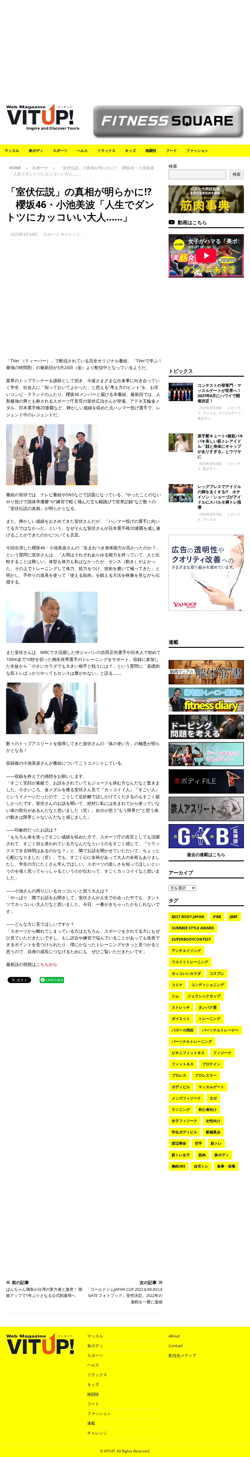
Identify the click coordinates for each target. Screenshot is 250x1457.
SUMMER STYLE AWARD (193, 928)
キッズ (130, 150)
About (174, 1336)
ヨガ (213, 1098)
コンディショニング (207, 984)
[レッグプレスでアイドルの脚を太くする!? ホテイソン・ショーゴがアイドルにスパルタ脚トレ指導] (181, 493)
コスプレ (216, 973)
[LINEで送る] (52, 979)
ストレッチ (181, 1007)
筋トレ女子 (181, 1154)
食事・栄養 (226, 1166)
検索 (173, 166)
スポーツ (60, 150)
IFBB (217, 916)
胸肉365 (178, 1166)
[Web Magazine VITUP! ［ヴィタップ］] (39, 121)
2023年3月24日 (24, 234)
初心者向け (207, 1109)
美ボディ (36, 150)
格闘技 (150, 150)
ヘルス (82, 150)
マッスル (12, 150)
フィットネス (183, 1064)
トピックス (181, 371)
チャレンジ (70, 234)
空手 (198, 1143)
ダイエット (181, 1018)
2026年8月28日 (210, 407)
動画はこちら (192, 222)
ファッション (197, 150)
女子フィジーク (184, 1120)
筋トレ (216, 1143)
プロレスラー (206, 1075)
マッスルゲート (229, 413)
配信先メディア (182, 1355)
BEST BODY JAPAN (188, 916)
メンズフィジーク (186, 1098)
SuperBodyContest (191, 939)
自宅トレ (201, 1166)
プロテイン (211, 1064)
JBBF (234, 916)
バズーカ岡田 (183, 1030)
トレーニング (209, 1018)
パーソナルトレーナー (220, 1030)
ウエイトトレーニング (190, 961)
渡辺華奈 (179, 1143)
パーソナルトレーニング (192, 1041)
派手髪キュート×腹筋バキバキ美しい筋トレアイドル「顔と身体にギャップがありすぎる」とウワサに (220, 446)
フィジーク (222, 1052)
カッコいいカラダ (186, 973)
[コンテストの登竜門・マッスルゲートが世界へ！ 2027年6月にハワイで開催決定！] (181, 392)
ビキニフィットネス (188, 1052)
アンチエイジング (186, 950)
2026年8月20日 (210, 463)
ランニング (181, 1109)
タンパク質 (207, 1007)
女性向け (213, 1120)
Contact (176, 1345)
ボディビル (181, 1086)
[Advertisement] (125, 49)
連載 (173, 642)
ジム (175, 996)
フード (171, 150)
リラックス (106, 150)
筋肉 (202, 1154)
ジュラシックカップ (204, 996)
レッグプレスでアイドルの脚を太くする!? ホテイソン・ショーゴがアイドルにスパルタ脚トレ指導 (219, 497)
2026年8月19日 (210, 514)
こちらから (46, 964)
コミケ (177, 984)
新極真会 (213, 1132)
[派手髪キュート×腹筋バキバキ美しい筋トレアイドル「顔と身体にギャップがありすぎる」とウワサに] (181, 442)
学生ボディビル (184, 1132)
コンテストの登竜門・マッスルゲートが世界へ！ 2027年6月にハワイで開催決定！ (221, 393)
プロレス (179, 1075)
